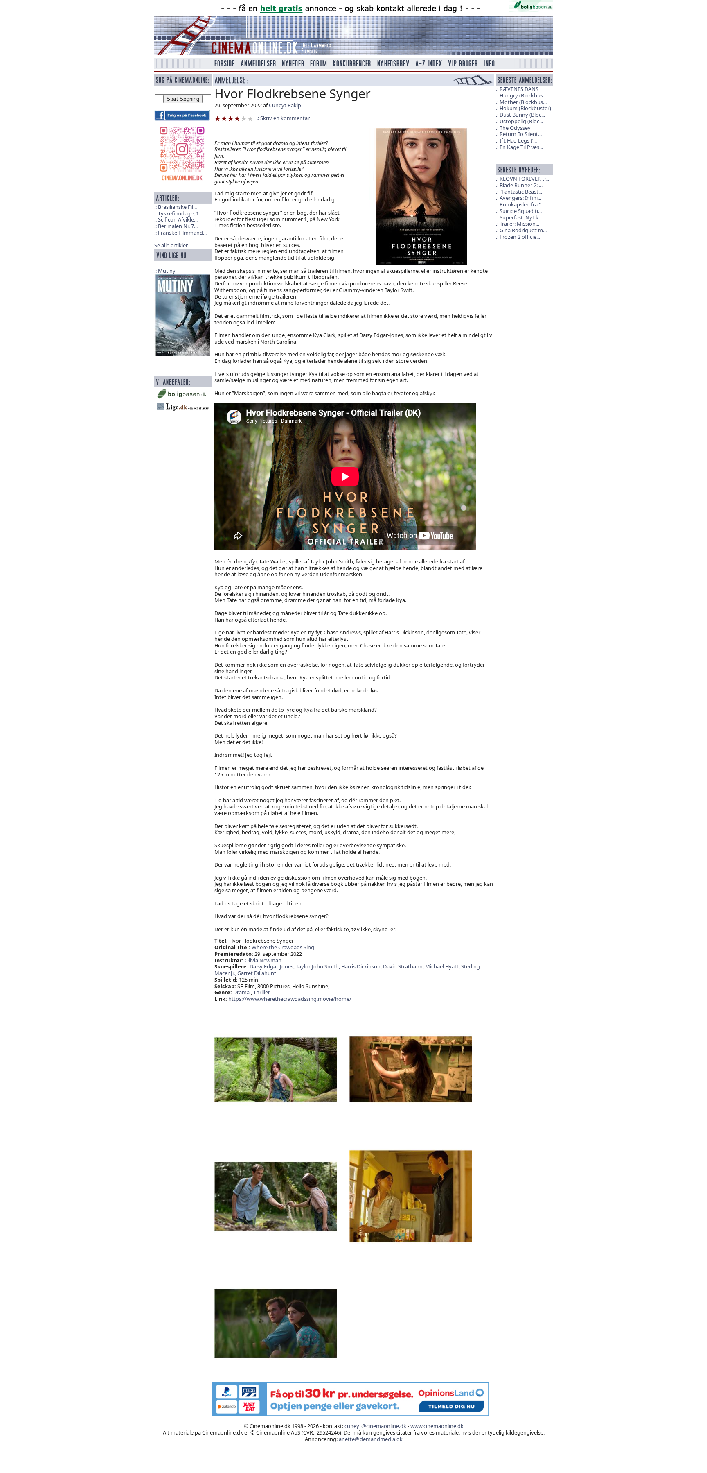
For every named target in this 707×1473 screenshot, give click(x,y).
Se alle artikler (171, 245)
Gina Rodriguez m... (523, 230)
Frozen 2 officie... (520, 236)
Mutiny (167, 270)
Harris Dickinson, (362, 966)
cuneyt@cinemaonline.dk (375, 1426)
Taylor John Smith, (318, 966)
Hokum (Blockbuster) (525, 108)
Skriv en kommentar (285, 118)
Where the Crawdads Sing (283, 947)
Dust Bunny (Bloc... (522, 114)
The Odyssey (515, 127)
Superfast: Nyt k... (521, 217)
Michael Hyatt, (443, 966)
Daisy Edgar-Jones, (273, 966)
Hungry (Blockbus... (523, 95)
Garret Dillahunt (256, 973)
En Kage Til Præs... (521, 147)
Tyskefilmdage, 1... (180, 213)
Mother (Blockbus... (523, 102)
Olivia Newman (263, 960)
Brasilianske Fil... (177, 206)
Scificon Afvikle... (178, 219)
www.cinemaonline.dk (437, 1426)
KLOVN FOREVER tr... (524, 178)
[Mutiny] (183, 314)
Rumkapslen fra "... (522, 204)
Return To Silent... (521, 134)
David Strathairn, (404, 966)
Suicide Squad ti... (521, 211)
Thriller (261, 992)
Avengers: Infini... (520, 197)
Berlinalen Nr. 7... (178, 226)
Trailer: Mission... (519, 223)
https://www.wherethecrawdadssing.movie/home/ (289, 998)
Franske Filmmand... (182, 232)
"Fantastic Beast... (521, 191)
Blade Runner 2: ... (521, 185)
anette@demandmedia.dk (371, 1439)
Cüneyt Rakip (285, 105)
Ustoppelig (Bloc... (521, 121)
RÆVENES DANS (519, 89)
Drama (241, 992)
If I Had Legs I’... (518, 140)
